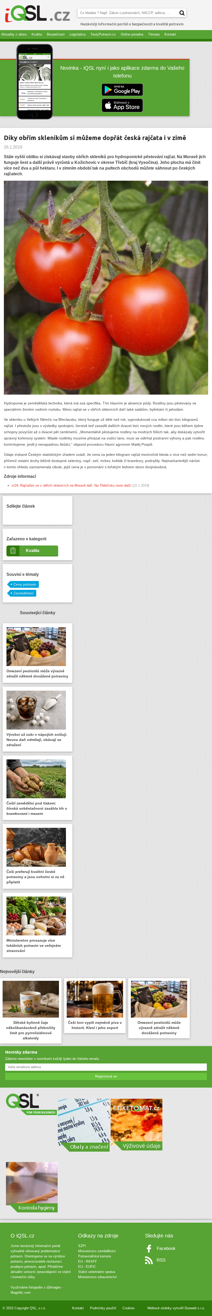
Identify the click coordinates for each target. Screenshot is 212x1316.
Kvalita (37, 34)
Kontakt (170, 34)
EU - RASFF (87, 1261)
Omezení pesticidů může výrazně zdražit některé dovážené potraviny (37, 673)
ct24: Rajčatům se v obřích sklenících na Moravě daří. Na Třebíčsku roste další (71, 485)
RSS (161, 1260)
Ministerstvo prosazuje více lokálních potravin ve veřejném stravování (33, 945)
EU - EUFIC (87, 1267)
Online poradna (132, 34)
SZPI (82, 1246)
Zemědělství (23, 593)
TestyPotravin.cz (103, 34)
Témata (154, 34)
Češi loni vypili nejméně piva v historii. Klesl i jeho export (95, 1025)
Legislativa (78, 34)
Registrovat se (106, 1076)
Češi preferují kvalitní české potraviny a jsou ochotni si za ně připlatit (35, 877)
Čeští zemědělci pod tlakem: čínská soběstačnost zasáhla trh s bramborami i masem (36, 808)
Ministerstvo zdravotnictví (97, 1277)
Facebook (166, 1248)
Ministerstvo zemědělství (97, 1251)
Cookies (129, 1308)
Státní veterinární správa (96, 1272)
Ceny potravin (24, 584)
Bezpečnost (56, 34)
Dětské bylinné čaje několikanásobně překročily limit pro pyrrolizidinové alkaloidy (30, 1030)
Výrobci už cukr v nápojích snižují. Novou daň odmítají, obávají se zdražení (36, 739)
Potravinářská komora (94, 1256)
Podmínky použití (103, 1308)
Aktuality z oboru (14, 34)
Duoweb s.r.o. (195, 1308)
